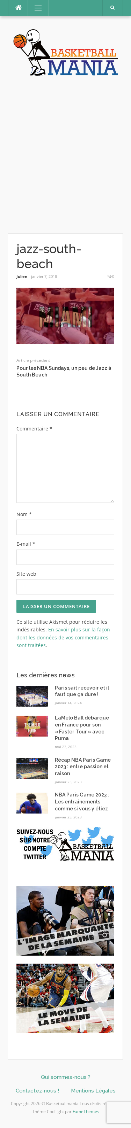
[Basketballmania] (65, 51)
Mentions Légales (93, 1091)
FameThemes (86, 1111)
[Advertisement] (65, 155)
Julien (21, 276)
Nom (24, 514)
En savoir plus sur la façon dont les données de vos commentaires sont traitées (63, 637)
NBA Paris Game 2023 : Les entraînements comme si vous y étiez (82, 801)
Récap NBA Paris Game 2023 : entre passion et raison (83, 766)
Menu (35, 8)
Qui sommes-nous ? (65, 1077)
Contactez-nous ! (37, 1091)
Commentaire (34, 428)
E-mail (25, 543)
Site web (26, 573)
